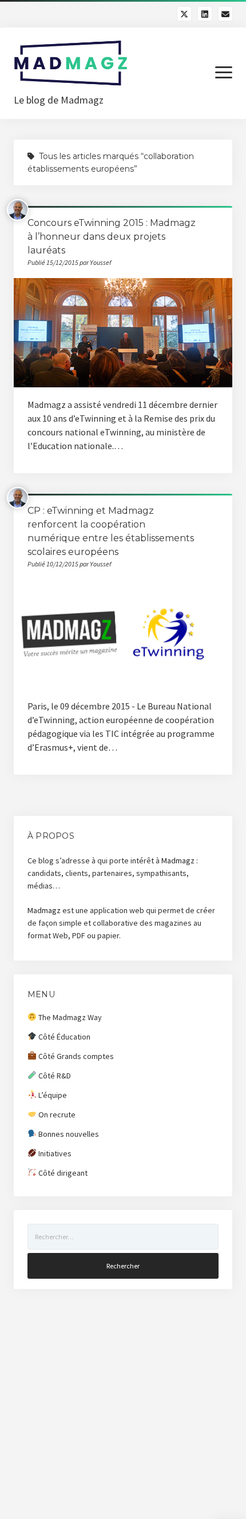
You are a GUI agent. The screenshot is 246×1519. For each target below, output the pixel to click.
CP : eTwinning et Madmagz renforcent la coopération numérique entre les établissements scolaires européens (123, 634)
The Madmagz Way (69, 1017)
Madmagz (178, 860)
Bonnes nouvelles (68, 1134)
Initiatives (54, 1153)
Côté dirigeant (62, 1173)
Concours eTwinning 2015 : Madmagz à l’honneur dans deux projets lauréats (111, 236)
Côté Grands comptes (75, 1056)
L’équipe (52, 1095)
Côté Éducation (63, 1037)
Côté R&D (54, 1075)
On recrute (56, 1114)
